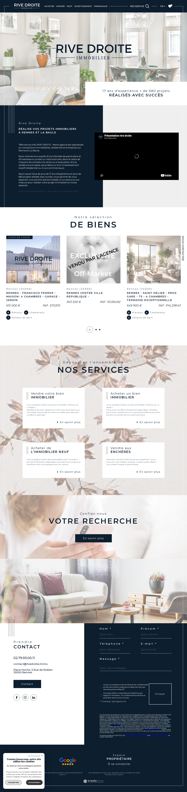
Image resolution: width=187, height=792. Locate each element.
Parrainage (100, 6)
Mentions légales (118, 773)
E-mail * (149, 643)
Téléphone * (112, 643)
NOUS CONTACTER (182, 248)
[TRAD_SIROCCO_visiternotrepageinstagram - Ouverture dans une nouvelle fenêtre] (25, 697)
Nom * (106, 628)
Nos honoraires (94, 773)
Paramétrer (13, 782)
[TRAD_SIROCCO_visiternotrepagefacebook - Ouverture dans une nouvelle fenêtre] (16, 697)
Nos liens (135, 773)
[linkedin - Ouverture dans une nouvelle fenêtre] (33, 697)
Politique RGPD (110, 774)
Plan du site (106, 773)
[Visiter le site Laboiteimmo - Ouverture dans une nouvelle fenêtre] (93, 784)
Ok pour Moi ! (34, 782)
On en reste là (34, 756)
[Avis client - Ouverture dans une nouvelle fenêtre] (67, 761)
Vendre (60, 6)
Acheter (49, 6)
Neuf (69, 6)
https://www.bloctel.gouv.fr (152, 729)
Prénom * (150, 628)
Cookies (120, 774)
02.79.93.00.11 (24, 658)
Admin (129, 773)
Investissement (83, 6)
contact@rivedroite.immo (30, 664)
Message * (110, 659)
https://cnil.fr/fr (115, 725)
